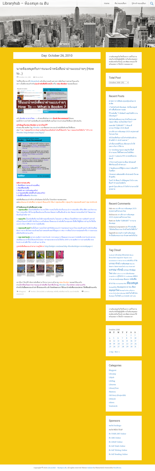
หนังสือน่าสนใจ (64, 291)
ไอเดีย (134, 296)
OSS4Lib (112, 399)
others (111, 402)
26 (114, 347)
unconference (113, 260)
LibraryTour (114, 388)
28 (123, 347)
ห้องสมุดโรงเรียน (124, 290)
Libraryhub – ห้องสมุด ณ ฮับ (26, 3)
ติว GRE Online (115, 438)
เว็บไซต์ (117, 296)
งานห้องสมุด (124, 264)
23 (131, 344)
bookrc (33, 291)
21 (123, 344)
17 (135, 341)
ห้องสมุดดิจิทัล (113, 287)
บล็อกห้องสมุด (130, 273)
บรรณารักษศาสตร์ (130, 266)
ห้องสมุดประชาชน (124, 287)
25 (110, 347)
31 (135, 347)
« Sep (111, 352)
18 (110, 344)
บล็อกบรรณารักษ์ (121, 273)
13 (118, 341)
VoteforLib (113, 406)
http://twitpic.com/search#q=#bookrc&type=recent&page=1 (69, 246)
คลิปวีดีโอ (130, 261)
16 (131, 341)
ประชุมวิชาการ (113, 276)
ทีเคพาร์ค (132, 264)
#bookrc (36, 127)
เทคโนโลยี (130, 293)
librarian (125, 255)
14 (123, 341)
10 (135, 338)
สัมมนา (127, 279)
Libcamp (118, 255)
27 (118, 347)
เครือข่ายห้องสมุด (120, 293)
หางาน (112, 283)
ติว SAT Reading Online (118, 454)
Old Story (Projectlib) (117, 395)
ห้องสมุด (132, 283)
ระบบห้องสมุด (129, 276)
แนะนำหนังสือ (74, 291)
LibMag (112, 381)
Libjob (111, 377)
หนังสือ (56, 291)
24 (136, 344)
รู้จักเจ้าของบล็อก (139, 3)
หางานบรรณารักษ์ (121, 283)
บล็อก (115, 273)
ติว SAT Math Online (117, 446)
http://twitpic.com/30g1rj (34, 132)
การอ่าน (119, 261)
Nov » (117, 352)
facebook (111, 255)
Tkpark (126, 257)
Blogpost (22, 291)
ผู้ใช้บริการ (121, 276)
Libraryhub (34, 81)
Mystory (112, 392)
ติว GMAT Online (116, 442)
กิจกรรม (125, 260)
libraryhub (39, 77)
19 (114, 344)
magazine (119, 258)
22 (127, 344)
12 (114, 341)
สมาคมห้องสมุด (118, 279)
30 (131, 347)
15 (127, 341)
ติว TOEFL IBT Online (117, 434)
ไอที (131, 296)
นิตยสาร (111, 266)
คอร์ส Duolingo (115, 425)
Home (106, 3)
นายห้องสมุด (49, 291)
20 (119, 344)
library (131, 255)
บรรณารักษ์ (116, 269)
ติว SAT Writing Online (118, 450)
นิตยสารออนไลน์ (120, 266)
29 (127, 347)
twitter (130, 257)
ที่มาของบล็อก (120, 3)
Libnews (112, 385)
